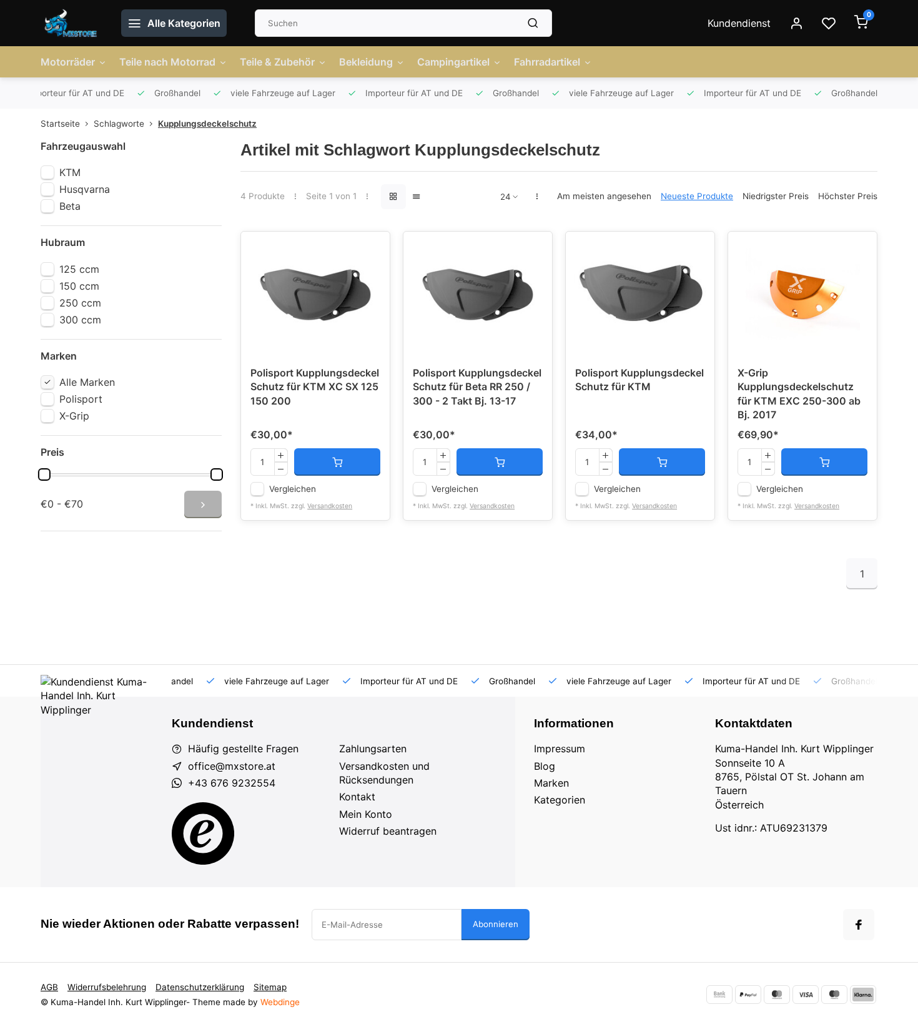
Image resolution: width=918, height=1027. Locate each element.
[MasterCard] (777, 994)
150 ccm (79, 286)
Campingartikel (453, 62)
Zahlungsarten (373, 748)
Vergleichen (292, 489)
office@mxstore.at (231, 766)
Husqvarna (84, 189)
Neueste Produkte (697, 196)
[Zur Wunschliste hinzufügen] (370, 250)
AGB (49, 987)
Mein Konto (365, 814)
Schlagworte (119, 124)
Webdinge (280, 1002)
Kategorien (559, 800)
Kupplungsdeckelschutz (207, 124)
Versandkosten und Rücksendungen (384, 773)
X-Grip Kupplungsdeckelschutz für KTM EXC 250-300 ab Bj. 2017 (799, 393)
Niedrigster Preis (776, 196)
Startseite (60, 124)
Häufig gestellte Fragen (243, 748)
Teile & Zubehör (277, 62)
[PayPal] (748, 994)
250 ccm (80, 303)
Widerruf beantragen (388, 831)
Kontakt (357, 796)
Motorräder (68, 62)
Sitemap (270, 987)
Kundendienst (739, 23)
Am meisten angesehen (604, 196)
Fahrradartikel (547, 62)
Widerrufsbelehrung (106, 987)
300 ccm (80, 319)
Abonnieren (495, 924)
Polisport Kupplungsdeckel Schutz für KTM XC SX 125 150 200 (314, 386)
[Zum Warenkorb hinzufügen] (337, 462)
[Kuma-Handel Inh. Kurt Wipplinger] (71, 23)
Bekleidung (366, 62)
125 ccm (79, 269)
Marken (551, 783)
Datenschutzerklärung (199, 987)
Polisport (80, 399)
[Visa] (805, 994)
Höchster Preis (847, 196)
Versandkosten (329, 506)
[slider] (44, 474)
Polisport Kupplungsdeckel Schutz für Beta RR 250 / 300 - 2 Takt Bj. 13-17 (477, 386)
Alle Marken (87, 382)
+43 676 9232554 (231, 783)
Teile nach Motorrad (167, 62)
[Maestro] (834, 994)
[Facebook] (858, 924)
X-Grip (74, 416)
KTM (70, 172)
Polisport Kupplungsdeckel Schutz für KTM (639, 379)
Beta (70, 206)
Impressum (559, 748)
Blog (544, 766)
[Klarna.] (863, 994)
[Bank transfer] (719, 994)
